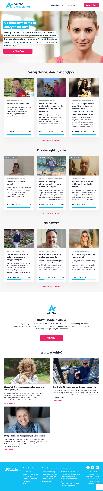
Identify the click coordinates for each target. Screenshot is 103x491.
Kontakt (25, 483)
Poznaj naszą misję (48, 472)
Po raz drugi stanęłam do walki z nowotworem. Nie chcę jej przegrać (18, 257)
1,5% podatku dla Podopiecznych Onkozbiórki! (24, 436)
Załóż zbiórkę (91, 5)
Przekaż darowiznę (48, 479)
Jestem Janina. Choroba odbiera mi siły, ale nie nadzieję (83, 184)
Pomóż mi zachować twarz (18, 104)
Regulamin (26, 481)
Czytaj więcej (8, 403)
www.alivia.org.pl (93, 483)
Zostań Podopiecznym (49, 476)
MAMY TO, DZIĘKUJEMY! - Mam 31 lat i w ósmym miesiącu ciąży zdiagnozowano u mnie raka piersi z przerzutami (83, 109)
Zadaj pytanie (47, 481)
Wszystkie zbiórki (56, 5)
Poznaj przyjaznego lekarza (70, 483)
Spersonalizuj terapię (68, 485)
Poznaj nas (51, 338)
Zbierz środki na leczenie (69, 472)
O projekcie (27, 472)
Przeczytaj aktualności (49, 474)
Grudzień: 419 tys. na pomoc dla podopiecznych (74, 387)
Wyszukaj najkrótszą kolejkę (70, 474)
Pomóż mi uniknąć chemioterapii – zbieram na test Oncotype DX (50, 184)
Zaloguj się (71, 5)
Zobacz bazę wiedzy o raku (70, 476)
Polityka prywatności (30, 479)
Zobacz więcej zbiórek (51, 140)
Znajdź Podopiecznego (31, 474)
